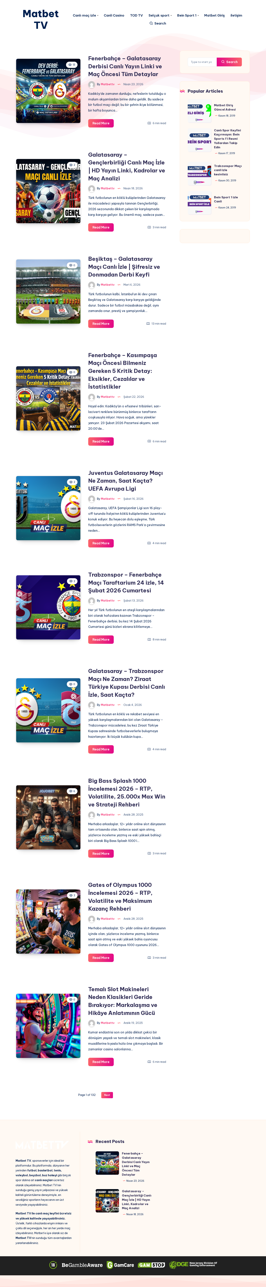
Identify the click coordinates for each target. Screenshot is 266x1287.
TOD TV (136, 15)
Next (107, 1095)
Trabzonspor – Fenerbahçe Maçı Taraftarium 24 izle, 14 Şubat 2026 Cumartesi (126, 582)
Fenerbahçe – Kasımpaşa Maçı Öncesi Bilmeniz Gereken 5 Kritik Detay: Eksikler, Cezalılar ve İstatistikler (122, 371)
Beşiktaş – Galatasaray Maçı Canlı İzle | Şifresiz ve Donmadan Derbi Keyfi (124, 266)
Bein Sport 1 (186, 15)
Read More (103, 124)
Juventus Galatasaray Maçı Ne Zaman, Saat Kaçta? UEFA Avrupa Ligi (125, 480)
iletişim (236, 15)
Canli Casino (114, 15)
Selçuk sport (159, 15)
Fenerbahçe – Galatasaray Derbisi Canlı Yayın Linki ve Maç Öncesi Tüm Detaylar (125, 66)
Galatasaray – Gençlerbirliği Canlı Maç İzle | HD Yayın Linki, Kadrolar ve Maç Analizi (136, 1199)
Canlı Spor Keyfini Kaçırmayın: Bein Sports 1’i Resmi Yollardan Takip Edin (227, 138)
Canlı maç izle (84, 15)
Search (231, 62)
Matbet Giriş (214, 15)
